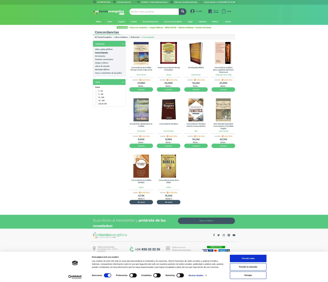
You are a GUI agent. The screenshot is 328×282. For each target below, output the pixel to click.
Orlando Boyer (196, 75)
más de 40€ (102, 104)
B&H (196, 131)
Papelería (202, 21)
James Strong (141, 75)
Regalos (121, 21)
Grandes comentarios (104, 59)
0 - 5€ (100, 91)
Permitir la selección (248, 267)
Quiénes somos (178, 247)
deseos (216, 11)
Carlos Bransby (168, 131)
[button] (109, 44)
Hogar (190, 21)
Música (215, 21)
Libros (109, 21)
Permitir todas (248, 258)
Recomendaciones (150, 21)
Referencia (135, 37)
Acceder (199, 11)
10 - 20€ (101, 97)
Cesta (229, 11)
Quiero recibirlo (205, 221)
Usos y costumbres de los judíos (108, 73)
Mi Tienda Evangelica (103, 37)
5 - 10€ (100, 94)
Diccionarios (100, 56)
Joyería (228, 21)
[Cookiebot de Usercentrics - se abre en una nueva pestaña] (75, 277)
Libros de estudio (102, 66)
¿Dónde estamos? (124, 2)
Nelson (141, 187)
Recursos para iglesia (173, 21)
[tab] (109, 44)
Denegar (248, 275)
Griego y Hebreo (101, 63)
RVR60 (168, 187)
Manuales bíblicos (102, 69)
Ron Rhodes (141, 131)
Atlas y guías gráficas (104, 49)
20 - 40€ (101, 101)
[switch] (133, 275)
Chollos (134, 21)
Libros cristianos (121, 37)
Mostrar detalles (196, 275)
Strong (168, 75)
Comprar (141, 89)
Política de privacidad (181, 250)
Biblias (98, 21)
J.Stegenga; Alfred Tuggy (223, 75)
